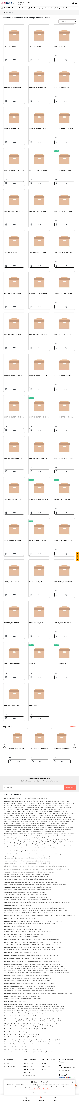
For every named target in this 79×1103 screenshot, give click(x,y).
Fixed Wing (46, 856)
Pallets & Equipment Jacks (28, 986)
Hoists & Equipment (11, 947)
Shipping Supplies (10, 1024)
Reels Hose (13, 1001)
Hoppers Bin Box (16, 952)
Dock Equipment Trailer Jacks (31, 912)
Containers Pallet (28, 894)
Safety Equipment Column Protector (37, 1010)
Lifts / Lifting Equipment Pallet (46, 968)
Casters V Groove (45, 884)
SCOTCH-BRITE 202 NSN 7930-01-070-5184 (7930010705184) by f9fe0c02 (12, 211)
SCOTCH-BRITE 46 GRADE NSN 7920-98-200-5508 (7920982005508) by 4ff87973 (13, 376)
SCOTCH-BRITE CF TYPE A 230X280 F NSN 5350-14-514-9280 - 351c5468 (63, 417)
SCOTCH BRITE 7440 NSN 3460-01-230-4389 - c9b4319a (63, 88)
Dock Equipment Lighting (37, 910)
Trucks (6, 1035)
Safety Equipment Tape (51, 1006)
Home (5, 12)
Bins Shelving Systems (19, 1019)
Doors (6, 918)
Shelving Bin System (56, 1021)
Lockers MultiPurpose (42, 975)
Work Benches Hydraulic (42, 1052)
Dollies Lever (49, 915)
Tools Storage (23, 1032)
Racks (6, 996)
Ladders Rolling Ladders (51, 961)
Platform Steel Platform (48, 993)
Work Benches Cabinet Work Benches (21, 1052)
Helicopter (37, 856)
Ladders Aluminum (17, 961)
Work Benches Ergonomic (43, 1054)
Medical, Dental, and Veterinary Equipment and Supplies (44, 836)
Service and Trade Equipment (33, 838)
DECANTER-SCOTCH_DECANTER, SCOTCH (36, 705)
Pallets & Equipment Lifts (18, 988)
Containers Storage (19, 892)
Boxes (6, 869)
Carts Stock (31, 879)
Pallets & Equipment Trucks (45, 990)
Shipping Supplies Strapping (27, 1024)
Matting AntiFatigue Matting (20, 978)
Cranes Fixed (42, 902)
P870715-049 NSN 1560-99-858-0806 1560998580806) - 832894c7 (17, 748)
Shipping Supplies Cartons (46, 1024)
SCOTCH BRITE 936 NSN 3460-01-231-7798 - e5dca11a (12, 88)
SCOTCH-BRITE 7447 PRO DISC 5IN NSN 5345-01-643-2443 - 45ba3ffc (14, 417)
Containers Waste (32, 892)
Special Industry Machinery (34, 844)
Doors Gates (24, 918)
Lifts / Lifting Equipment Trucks (33, 970)
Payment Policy (28, 1063)
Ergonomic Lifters (34, 931)
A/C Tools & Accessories (28, 861)
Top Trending (35, 8)
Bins (5, 866)
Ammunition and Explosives (36, 805)
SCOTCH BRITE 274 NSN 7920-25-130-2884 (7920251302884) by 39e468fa (12, 294)
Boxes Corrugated (15, 869)
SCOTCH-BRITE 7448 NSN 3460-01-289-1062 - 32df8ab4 (38, 129)
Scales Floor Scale (16, 1016)
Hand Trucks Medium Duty (31, 944)
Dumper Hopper (25, 926)
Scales (6, 1016)
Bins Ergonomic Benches (21, 929)
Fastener (30, 856)
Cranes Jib (33, 902)
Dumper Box (15, 926)
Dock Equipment (10, 908)
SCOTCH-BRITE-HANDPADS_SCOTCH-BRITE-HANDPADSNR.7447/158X (63, 47)
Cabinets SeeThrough (42, 876)
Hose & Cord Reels (10, 955)
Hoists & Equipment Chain (27, 947)
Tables (6, 1029)
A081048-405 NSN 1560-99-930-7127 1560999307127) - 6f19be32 (39, 748)
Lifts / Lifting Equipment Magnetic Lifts (29, 966)
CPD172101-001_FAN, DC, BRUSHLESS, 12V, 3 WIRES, (38, 541)
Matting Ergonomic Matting (41, 980)
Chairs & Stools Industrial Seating (24, 889)
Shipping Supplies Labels (23, 1026)
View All (73, 726)
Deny (44, 1092)
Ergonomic (8, 929)
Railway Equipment (59, 833)
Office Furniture (10, 983)
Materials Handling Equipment (22, 829)
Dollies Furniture (25, 915)
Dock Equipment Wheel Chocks (42, 908)
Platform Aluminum (18, 993)
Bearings (51, 807)
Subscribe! (70, 787)
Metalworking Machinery (61, 829)
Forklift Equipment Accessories (29, 934)
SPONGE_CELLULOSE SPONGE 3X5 (11, 623)
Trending (56, 151)
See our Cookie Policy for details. (39, 1089)
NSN (5, 801)
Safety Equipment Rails (25, 1004)
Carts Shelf (22, 879)
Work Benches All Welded (23, 1050)
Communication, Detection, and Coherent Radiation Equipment (31, 811)
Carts (6, 879)
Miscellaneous (27, 831)
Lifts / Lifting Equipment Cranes (33, 964)
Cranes (6, 902)
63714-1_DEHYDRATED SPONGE (12, 664)
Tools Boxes (13, 1032)
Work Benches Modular (25, 1054)
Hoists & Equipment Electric (46, 947)
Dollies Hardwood (37, 915)
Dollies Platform (60, 915)
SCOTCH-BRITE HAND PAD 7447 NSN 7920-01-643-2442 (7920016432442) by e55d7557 (38, 458)
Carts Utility (40, 879)
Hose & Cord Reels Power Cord (28, 955)
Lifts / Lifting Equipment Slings (55, 970)
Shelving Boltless (32, 1019)
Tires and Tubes (19, 846)
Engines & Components (18, 856)
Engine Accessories (19, 827)
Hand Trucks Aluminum (21, 942)
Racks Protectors (25, 998)
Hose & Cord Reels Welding (49, 955)
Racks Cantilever (31, 996)
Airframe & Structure (21, 854)
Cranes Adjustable (54, 902)
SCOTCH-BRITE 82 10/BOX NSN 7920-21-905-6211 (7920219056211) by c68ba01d (63, 458)
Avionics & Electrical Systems (38, 854)
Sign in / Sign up (9, 1066)
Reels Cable (22, 1001)
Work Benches (9, 1050)
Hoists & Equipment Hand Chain (26, 949)
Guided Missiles (15, 823)
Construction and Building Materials (25, 815)
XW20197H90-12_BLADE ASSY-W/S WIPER (12, 541)
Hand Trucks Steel (16, 944)
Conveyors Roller (16, 899)
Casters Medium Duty (32, 884)
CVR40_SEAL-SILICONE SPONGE (62, 623)
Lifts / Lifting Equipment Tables (58, 972)
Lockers (7, 975)
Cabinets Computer (17, 874)
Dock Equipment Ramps (54, 910)
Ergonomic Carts (46, 931)
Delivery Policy (27, 1066)
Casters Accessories (59, 884)
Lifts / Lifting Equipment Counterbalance (21, 968)
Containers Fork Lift (14, 894)
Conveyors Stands (46, 899)
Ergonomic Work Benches (19, 931)
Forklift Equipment (11, 934)
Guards (6, 939)
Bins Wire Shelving (14, 1047)
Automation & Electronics (21, 798)
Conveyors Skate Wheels (31, 899)
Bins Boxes (49, 866)
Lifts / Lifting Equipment (13, 964)
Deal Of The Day (9, 8)
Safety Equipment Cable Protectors (47, 1008)
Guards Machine (26, 939)
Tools (6, 1032)
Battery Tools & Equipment (27, 863)
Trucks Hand (33, 1035)
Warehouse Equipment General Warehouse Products (38, 1040)
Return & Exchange (29, 1069)
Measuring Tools (38, 831)
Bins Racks (30, 866)
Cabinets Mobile (42, 872)
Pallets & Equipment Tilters (26, 990)
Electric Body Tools (44, 863)
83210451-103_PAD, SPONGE (36, 582)
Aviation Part (8, 854)
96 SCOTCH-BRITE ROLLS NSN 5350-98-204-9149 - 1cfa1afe (38, 170)
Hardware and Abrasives (37, 823)
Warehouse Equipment (12, 1040)
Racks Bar (13, 996)
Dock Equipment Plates (50, 912)
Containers (8, 892)
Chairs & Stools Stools (44, 889)
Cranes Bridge (65, 902)
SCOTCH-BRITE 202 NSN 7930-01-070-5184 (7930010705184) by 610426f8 (63, 211)
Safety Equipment (10, 1004)
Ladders (7, 961)
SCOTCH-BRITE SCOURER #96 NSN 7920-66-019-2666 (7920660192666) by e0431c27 (38, 376)
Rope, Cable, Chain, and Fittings (30, 842)
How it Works (45, 1066)
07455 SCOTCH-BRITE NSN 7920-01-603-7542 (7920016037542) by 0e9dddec (38, 294)
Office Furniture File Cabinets (45, 983)
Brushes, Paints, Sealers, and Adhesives (26, 809)
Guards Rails (55, 939)
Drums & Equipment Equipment (29, 921)
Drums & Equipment (11, 921)
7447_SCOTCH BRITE (11, 582)
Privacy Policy (27, 1072)
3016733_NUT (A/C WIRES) (38, 499)
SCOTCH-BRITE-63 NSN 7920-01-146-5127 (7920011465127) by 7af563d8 (37, 211)
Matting (7, 978)
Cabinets (7, 872)
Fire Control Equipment (47, 817)
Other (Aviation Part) (17, 858)
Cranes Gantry (24, 902)
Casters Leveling (41, 882)
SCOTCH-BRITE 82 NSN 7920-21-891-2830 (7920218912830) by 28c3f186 (37, 252)
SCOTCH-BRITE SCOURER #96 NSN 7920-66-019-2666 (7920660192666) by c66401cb (63, 376)
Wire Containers (27, 1047)
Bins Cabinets (12, 866)
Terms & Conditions (29, 1075)
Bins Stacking (40, 866)
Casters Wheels (16, 882)
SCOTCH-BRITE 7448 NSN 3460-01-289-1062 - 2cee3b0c (13, 170)
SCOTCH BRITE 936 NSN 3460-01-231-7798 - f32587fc (37, 88)
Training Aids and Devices (34, 846)
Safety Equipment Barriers (43, 1004)
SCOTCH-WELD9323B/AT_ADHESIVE (38, 664)
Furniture (35, 821)
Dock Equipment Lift (23, 908)
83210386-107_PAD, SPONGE (36, 623)
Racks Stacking (37, 998)
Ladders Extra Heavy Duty (32, 961)
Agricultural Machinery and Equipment (20, 801)
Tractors (47, 844)
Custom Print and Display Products (16, 851)
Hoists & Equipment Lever (46, 949)
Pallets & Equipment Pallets (37, 988)
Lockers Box (30, 975)
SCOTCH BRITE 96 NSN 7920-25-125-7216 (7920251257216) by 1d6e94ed (12, 252)
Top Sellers (22, 8)
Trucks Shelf (32, 1037)
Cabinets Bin (16, 872)
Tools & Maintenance (44, 858)
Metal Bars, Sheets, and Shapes (23, 848)
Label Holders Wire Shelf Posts (42, 958)
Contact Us (44, 1069)
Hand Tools (25, 823)
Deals (30, 521)
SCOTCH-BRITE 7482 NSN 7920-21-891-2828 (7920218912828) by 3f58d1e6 (63, 252)
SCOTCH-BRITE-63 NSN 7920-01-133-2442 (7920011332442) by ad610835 (12, 335)
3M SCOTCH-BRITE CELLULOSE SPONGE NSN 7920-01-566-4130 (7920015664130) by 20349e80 (13, 47)
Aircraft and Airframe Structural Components (49, 801)
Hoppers (7, 952)
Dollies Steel (70, 915)
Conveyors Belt (35, 897)
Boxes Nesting (45, 869)
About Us (44, 1063)
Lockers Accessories (17, 975)
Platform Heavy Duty (32, 993)
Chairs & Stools (9, 887)
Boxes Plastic (55, 869)
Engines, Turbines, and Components (50, 815)
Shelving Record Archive (31, 1021)
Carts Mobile (13, 879)
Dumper (7, 926)
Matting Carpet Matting (37, 978)
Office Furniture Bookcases (25, 983)
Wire (6, 1047)
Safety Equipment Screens (25, 1008)
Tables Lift (24, 1029)
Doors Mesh (33, 918)
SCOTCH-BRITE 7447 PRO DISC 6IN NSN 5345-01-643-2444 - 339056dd (39, 417)
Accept (35, 1092)
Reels (6, 1001)
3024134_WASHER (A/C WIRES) (62, 499)
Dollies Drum (14, 915)
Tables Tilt (32, 1029)
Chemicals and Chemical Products (49, 813)
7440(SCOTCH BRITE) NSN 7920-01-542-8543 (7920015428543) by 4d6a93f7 (63, 294)
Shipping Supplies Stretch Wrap (43, 1026)
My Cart (6, 1063)
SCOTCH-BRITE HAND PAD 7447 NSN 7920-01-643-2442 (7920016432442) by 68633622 (13, 458)
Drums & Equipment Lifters (27, 923)
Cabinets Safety (16, 876)
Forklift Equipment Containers (28, 936)
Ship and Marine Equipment (51, 842)
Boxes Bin (36, 869)
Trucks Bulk (14, 1035)
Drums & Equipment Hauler (50, 921)
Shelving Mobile (17, 1021)
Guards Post (37, 939)
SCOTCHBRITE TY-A (61, 664)
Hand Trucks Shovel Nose (50, 944)
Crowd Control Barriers (23, 905)
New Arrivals (48, 8)
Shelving (7, 1019)
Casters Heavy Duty (28, 882)
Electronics (8, 798)
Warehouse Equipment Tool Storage (52, 1044)
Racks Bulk (20, 996)
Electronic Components (39, 798)
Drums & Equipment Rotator (46, 923)
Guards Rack (46, 939)
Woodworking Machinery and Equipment (48, 848)
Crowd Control (9, 905)
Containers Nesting (41, 894)
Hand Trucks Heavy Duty (38, 942)
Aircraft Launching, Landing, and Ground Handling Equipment (45, 803)
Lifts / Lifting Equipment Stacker (36, 972)
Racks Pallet (15, 998)
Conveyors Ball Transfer (20, 897)
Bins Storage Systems (61, 866)
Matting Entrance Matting (23, 980)
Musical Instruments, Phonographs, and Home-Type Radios (32, 833)
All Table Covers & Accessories (40, 851)
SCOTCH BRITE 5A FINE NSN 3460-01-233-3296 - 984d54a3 (64, 170)
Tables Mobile (14, 1029)
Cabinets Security (28, 876)
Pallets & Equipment (11, 986)
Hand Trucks (8, 942)
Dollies (6, 915)
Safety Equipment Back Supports (36, 1013)
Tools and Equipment (11, 861)
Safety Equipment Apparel (33, 1006)
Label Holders (9, 958)
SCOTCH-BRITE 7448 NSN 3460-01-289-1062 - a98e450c (63, 129)
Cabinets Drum (29, 874)
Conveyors (8, 897)
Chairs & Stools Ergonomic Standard (28, 887)
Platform (7, 993)
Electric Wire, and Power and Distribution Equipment (38, 819)
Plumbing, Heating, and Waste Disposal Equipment (29, 840)
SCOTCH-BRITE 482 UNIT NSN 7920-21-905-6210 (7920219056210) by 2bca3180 (63, 335)
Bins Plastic (22, 866)
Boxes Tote (65, 869)
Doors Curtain (14, 918)
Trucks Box (11, 1037)
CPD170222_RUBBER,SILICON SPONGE (64, 582)
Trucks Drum (23, 1035)
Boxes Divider (27, 869)
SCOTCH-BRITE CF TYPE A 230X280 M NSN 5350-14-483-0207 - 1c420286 (13, 499)
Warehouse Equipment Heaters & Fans (35, 1042)
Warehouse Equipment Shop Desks (28, 1044)
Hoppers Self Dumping (31, 952)
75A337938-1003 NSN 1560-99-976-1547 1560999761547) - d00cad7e (60, 748)
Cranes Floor (14, 902)
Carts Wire (48, 879)
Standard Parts (31, 858)
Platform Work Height (65, 993)
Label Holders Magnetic (23, 958)
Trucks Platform (21, 1037)
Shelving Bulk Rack (46, 1019)
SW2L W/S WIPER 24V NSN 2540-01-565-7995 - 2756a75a (64, 541)
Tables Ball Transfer (44, 1029)
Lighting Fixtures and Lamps (43, 829)
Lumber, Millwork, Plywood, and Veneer (39, 827)
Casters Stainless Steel (16, 884)
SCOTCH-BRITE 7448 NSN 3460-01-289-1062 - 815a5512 (13, 129)
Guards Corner (15, 939)
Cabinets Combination (28, 872)
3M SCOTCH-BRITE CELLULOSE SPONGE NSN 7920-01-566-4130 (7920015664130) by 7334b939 (38, 47)
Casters (7, 882)
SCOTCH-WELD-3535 (11, 705)
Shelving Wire (44, 1021)
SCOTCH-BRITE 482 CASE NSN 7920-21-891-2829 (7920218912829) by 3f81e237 (38, 335)
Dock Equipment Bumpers (18, 910)
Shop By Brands (62, 8)
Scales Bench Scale (30, 1016)
